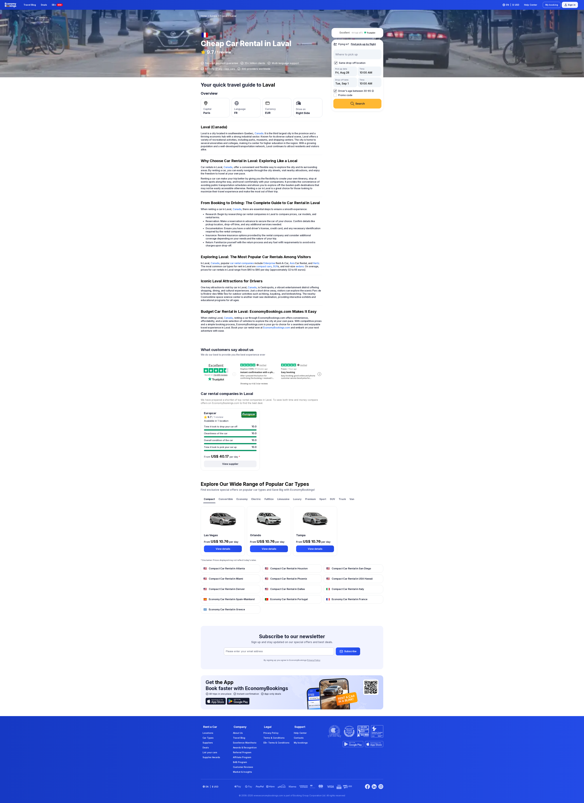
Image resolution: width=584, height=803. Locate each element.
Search (360, 103)
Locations (208, 733)
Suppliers (208, 742)
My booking (551, 5)
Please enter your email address (244, 651)
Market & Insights (242, 772)
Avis (292, 263)
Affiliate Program (242, 757)
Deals (44, 5)
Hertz (316, 263)
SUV (275, 266)
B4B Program (240, 762)
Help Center (530, 5)
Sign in (571, 5)
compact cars (264, 266)
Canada (259, 133)
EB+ (56, 5)
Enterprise (269, 263)
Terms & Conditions (274, 737)
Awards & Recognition (245, 747)
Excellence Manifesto (244, 742)
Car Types (208, 737)
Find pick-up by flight (363, 44)
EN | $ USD (512, 5)
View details (223, 548)
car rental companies (242, 263)
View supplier (230, 463)
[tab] (209, 499)
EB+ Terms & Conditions (276, 742)
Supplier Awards (211, 757)
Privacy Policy (313, 660)
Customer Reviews (243, 767)
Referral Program (242, 752)
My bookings (301, 742)
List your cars (210, 752)
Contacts (299, 737)
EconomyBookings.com (276, 327)
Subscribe (350, 651)
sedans (300, 266)
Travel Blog (30, 5)
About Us (238, 733)
